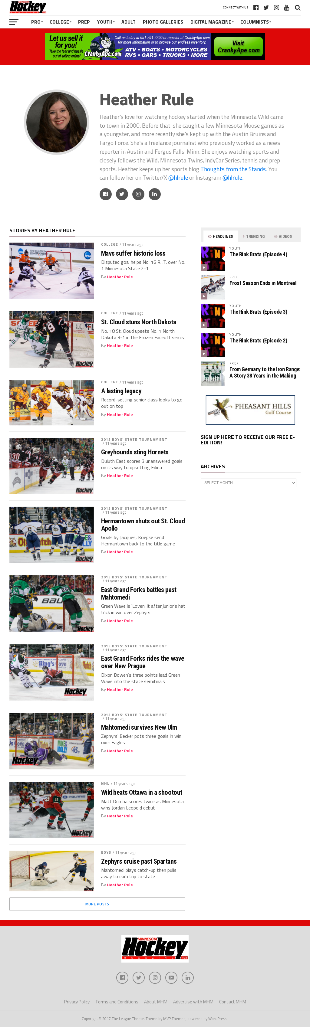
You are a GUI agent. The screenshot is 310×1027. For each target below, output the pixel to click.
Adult (128, 21)
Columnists (254, 21)
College (59, 21)
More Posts (97, 904)
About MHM (155, 1001)
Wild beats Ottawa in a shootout (141, 792)
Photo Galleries (163, 21)
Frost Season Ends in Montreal (262, 283)
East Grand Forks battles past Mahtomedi (138, 593)
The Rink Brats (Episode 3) (258, 312)
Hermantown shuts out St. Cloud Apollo (143, 524)
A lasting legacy (121, 391)
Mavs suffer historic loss (133, 253)
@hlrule (178, 177)
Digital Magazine (210, 21)
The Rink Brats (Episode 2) (258, 340)
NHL (105, 783)
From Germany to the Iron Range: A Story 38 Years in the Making (264, 372)
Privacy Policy (77, 1001)
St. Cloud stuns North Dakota (138, 322)
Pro (36, 21)
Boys (106, 852)
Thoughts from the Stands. (233, 169)
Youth (104, 21)
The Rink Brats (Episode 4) (258, 254)
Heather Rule (120, 276)
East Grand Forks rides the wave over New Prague (142, 662)
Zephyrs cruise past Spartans (138, 861)
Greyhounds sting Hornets (135, 452)
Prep (84, 21)
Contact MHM (232, 1001)
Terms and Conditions (116, 1001)
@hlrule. (233, 177)
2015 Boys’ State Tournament (134, 439)
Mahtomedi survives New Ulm (139, 727)
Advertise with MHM (193, 1001)
